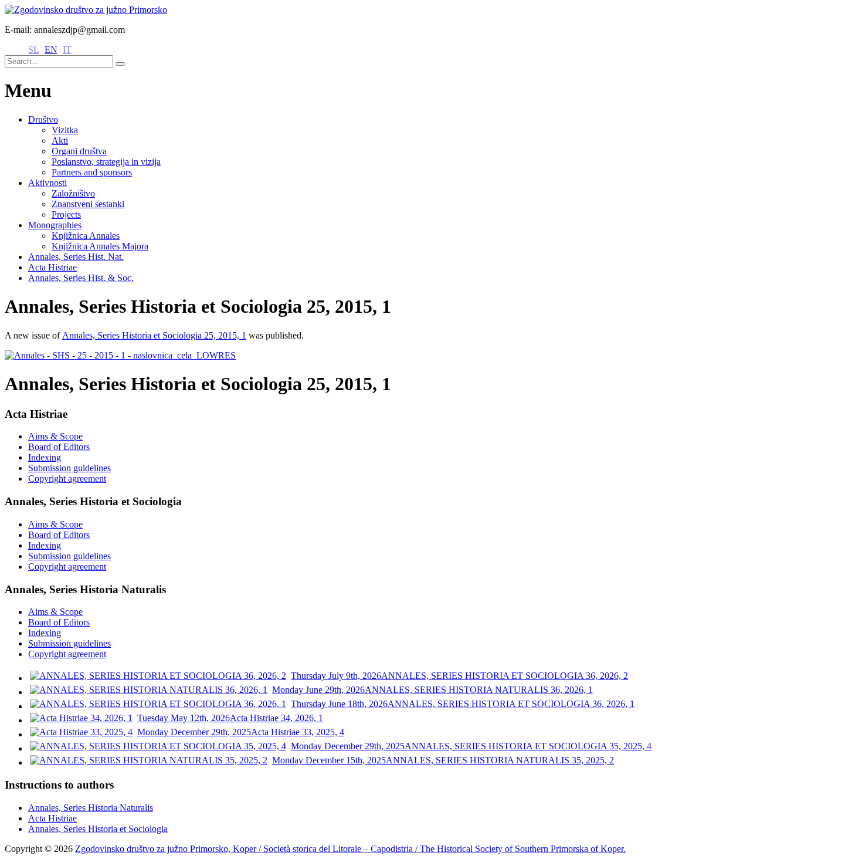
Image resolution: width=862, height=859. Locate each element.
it (67, 50)
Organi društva (79, 151)
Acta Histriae (52, 267)
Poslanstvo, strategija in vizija (106, 162)
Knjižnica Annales (86, 236)
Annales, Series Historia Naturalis (90, 808)
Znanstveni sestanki (88, 204)
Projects (66, 214)
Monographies (55, 225)
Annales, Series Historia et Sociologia (98, 829)
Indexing (44, 457)
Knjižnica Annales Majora (100, 246)
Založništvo (73, 193)
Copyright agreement (67, 478)
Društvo (43, 119)
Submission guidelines (69, 468)
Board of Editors (59, 447)
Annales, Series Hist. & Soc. (81, 278)
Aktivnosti (47, 183)
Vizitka (65, 130)
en (51, 50)
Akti (60, 141)
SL (33, 50)
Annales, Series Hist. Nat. (76, 257)
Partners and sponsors (92, 172)
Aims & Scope (55, 436)
